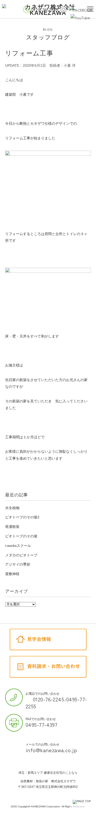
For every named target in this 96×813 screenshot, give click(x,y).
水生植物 (12, 508)
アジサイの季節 (17, 564)
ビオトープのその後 (21, 536)
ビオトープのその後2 (22, 517)
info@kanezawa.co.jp (51, 750)
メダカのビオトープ (21, 555)
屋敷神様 (12, 574)
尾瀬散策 (12, 527)
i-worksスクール (18, 546)
